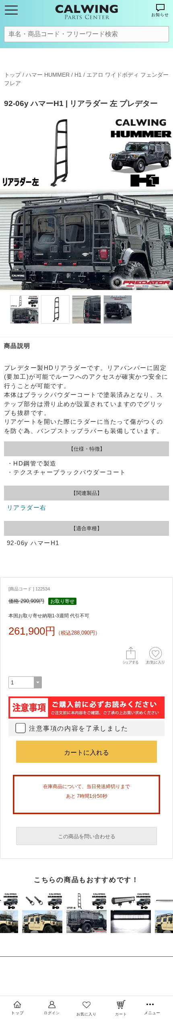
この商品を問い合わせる (86, 836)
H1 (78, 74)
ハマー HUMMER (48, 74)
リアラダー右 (27, 507)
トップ (12, 74)
